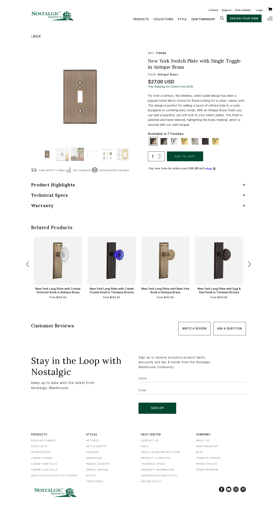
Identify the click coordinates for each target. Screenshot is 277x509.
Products (141, 19)
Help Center (151, 434)
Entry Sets (39, 446)
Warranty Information (157, 469)
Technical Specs (153, 463)
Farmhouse (94, 458)
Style (182, 19)
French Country (98, 463)
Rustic (91, 475)
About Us (203, 440)
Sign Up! (157, 408)
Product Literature (155, 458)
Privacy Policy (206, 463)
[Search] (222, 18)
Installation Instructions (160, 452)
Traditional (95, 481)
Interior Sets (41, 452)
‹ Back (36, 36)
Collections (163, 19)
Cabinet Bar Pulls (44, 463)
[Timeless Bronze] (205, 141)
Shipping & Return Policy (159, 475)
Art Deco (92, 440)
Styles (91, 434)
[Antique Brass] (153, 141)
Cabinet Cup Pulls (44, 469)
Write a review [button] (194, 328)
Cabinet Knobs (41, 458)
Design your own (244, 18)
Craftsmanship (203, 19)
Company (203, 434)
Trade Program (207, 469)
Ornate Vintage (97, 469)
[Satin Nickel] (195, 141)
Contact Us (149, 440)
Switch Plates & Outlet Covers (54, 475)
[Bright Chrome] (174, 141)
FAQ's (144, 446)
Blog (199, 452)
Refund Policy (151, 481)
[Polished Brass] (184, 141)
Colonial (92, 452)
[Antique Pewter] (164, 141)
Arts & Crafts (96, 446)
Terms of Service (208, 458)
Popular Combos (43, 440)
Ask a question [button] (229, 328)
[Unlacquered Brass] (215, 141)
